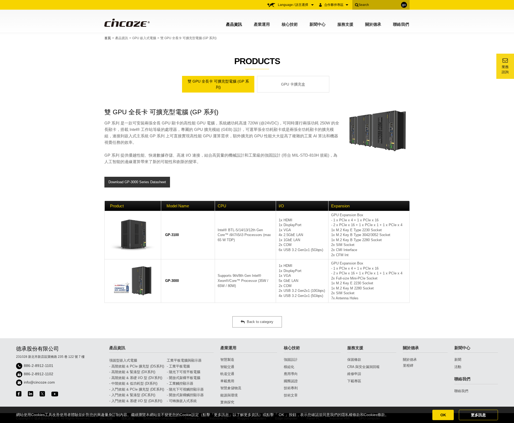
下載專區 (354, 381)
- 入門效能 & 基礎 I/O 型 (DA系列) (135, 401)
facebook (18, 393)
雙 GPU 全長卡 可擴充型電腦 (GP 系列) (218, 84)
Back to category (260, 322)
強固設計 (291, 360)
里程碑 (408, 365)
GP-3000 (172, 281)
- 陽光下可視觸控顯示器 (185, 389)
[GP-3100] (133, 235)
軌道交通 (227, 374)
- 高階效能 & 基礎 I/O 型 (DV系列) (135, 378)
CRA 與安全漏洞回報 (363, 367)
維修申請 (354, 374)
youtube (54, 394)
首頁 (107, 38)
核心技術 (290, 24)
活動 (457, 367)
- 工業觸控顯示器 (180, 383)
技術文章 (291, 395)
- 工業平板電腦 (178, 366)
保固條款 (354, 360)
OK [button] (443, 415)
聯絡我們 (401, 24)
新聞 (457, 360)
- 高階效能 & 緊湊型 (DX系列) (132, 372)
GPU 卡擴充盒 (293, 84)
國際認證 (291, 381)
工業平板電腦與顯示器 (184, 360)
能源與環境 (229, 395)
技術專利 (291, 388)
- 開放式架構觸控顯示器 (185, 395)
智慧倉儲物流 (230, 388)
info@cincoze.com (39, 382)
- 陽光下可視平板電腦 (183, 372)
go (404, 5)
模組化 (289, 367)
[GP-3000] (133, 280)
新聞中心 (317, 24)
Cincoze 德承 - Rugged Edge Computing (126, 22)
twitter (42, 393)
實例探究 (227, 402)
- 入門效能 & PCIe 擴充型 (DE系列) (136, 389)
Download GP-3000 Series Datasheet (137, 182)
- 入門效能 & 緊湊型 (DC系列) (132, 395)
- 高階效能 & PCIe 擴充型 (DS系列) (136, 366)
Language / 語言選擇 (293, 5)
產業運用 (262, 24)
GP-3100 (172, 235)
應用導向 (291, 374)
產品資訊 (234, 24)
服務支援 (345, 24)
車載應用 (227, 381)
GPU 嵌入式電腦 (144, 38)
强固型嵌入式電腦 (123, 360)
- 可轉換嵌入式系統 (182, 401)
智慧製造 (227, 360)
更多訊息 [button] (478, 415)
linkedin (30, 393)
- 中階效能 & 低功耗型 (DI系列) (133, 383)
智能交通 (227, 367)
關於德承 (373, 24)
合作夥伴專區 (333, 5)
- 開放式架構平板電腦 (183, 378)
